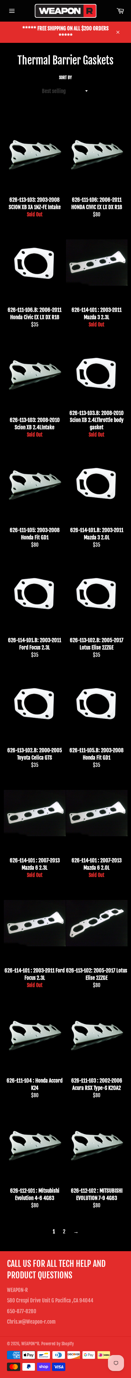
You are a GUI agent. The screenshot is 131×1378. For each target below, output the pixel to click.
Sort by (65, 77)
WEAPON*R (30, 1343)
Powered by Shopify (57, 1343)
